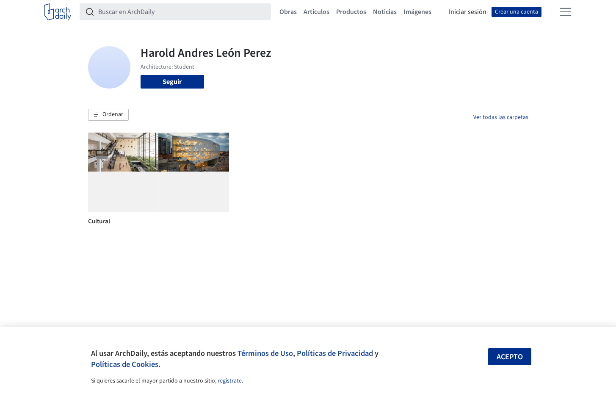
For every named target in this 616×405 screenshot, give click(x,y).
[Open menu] (565, 12)
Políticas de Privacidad (335, 353)
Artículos (316, 12)
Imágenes (417, 12)
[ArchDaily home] (57, 11)
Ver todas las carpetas (500, 117)
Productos (351, 12)
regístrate (230, 381)
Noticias (385, 12)
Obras (288, 12)
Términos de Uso (265, 353)
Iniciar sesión (467, 12)
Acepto (510, 357)
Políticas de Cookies (124, 364)
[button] (108, 115)
